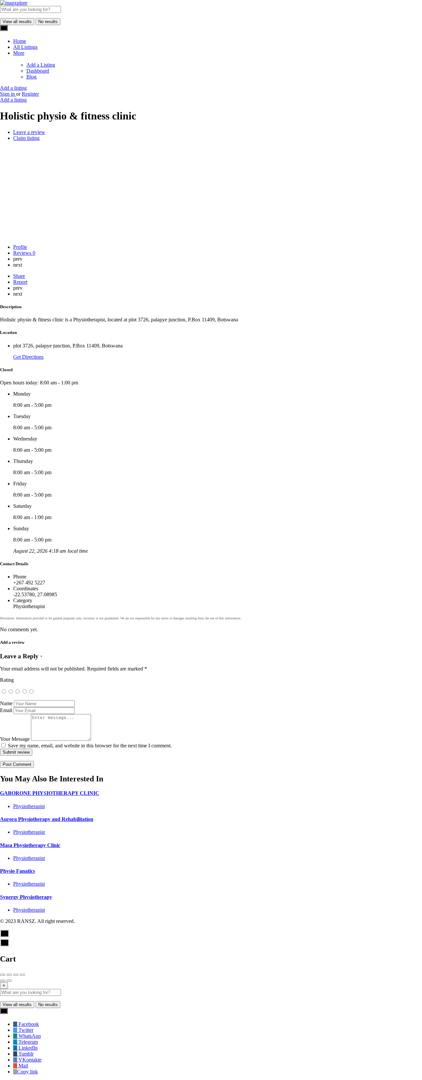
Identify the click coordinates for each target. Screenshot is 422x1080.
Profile (20, 247)
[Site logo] (13, 3)
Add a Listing (40, 65)
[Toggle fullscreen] (15, 975)
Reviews (24, 253)
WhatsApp (29, 1036)
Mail (22, 1065)
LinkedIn (27, 1048)
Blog (31, 77)
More (18, 53)
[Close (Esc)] (2, 975)
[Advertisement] (211, 193)
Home (19, 41)
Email (6, 710)
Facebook (28, 1024)
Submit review (16, 752)
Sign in (8, 94)
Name (6, 703)
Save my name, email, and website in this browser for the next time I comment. (90, 745)
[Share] (9, 975)
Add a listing (13, 88)
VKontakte (29, 1060)
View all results (17, 21)
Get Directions (28, 357)
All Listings (25, 47)
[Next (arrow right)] (9, 981)
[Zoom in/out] (22, 975)
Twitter (25, 1030)
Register (30, 94)
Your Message (15, 739)
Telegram (27, 1042)
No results (48, 21)
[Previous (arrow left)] (2, 981)
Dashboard (37, 71)
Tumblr (25, 1054)
